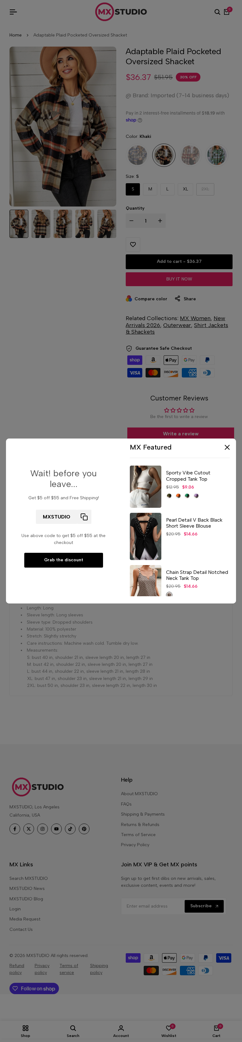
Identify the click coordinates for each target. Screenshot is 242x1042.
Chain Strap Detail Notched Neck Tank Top (197, 575)
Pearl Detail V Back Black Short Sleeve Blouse (194, 523)
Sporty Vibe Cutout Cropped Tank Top (188, 476)
